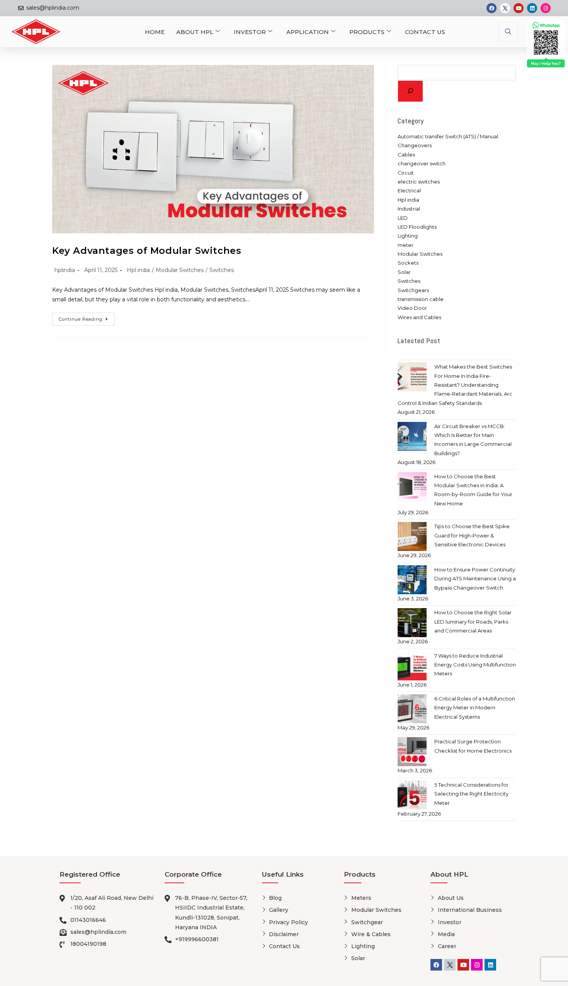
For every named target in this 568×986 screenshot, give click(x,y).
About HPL (194, 32)
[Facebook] (491, 8)
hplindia (64, 270)
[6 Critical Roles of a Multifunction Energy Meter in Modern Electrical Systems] (412, 708)
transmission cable (421, 299)
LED (403, 218)
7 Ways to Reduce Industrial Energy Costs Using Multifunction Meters (475, 665)
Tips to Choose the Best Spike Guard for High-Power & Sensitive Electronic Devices (472, 535)
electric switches (419, 181)
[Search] (410, 91)
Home (155, 32)
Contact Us (425, 32)
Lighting (408, 236)
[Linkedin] (532, 8)
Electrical (409, 190)
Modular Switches (180, 270)
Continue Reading (87, 317)
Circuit (406, 173)
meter (405, 245)
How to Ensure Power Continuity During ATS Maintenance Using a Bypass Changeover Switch (475, 578)
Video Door (412, 308)
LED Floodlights (417, 227)
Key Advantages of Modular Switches (146, 250)
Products (366, 32)
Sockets (408, 263)
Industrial (409, 209)
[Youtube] (519, 8)
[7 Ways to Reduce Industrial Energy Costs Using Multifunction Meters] (412, 665)
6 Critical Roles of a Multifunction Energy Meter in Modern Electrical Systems (474, 707)
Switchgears (413, 290)
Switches (221, 270)
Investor (250, 32)
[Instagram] (546, 8)
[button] (508, 31)
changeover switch (422, 163)
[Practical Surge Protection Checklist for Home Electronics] (412, 751)
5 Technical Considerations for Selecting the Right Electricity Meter (471, 794)
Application (307, 32)
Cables (406, 154)
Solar (404, 272)
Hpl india (138, 270)
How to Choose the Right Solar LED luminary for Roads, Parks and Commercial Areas (473, 621)
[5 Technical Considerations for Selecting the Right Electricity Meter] (412, 794)
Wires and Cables (419, 317)
